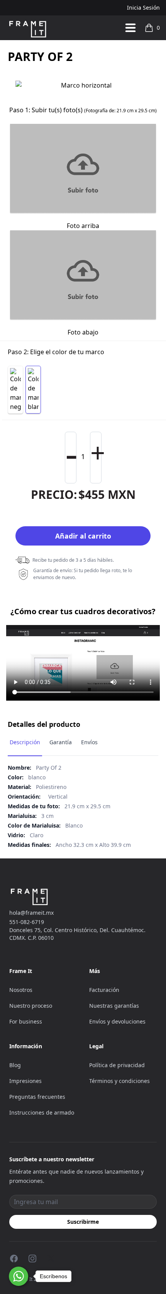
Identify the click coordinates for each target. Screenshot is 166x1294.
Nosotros (20, 989)
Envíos (89, 742)
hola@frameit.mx (31, 912)
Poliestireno (51, 787)
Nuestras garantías (114, 1005)
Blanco (74, 825)
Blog (15, 1065)
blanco (37, 777)
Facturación (104, 989)
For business (25, 1021)
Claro (36, 835)
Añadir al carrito (83, 536)
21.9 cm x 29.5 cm (87, 806)
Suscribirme (83, 1221)
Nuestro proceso (30, 1005)
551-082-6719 (26, 922)
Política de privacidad (117, 1065)
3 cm (47, 815)
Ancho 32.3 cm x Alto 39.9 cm (93, 844)
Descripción (25, 742)
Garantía (60, 742)
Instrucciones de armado (41, 1112)
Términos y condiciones (119, 1081)
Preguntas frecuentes (37, 1096)
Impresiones (25, 1081)
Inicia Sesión (143, 7)
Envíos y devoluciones (117, 1021)
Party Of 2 (48, 767)
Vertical (58, 796)
